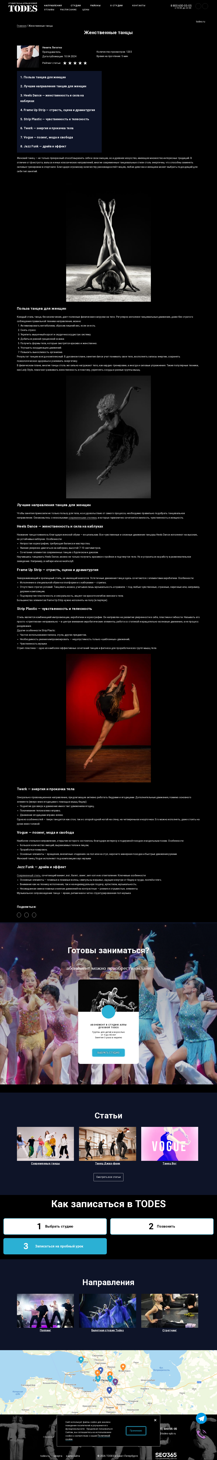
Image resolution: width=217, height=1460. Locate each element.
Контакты (139, 5)
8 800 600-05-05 (181, 5)
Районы (95, 5)
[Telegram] (26, 915)
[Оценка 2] (70, 63)
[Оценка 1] (65, 63)
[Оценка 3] (75, 63)
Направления (53, 5)
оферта (58, 1456)
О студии (117, 5)
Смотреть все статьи (108, 1177)
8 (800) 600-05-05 (165, 1428)
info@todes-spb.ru (165, 1433)
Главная (48, 1437)
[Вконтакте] (198, 6)
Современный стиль (29, 875)
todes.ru (200, 21)
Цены (86, 9)
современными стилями (82, 517)
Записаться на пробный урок (59, 1246)
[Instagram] (205, 6)
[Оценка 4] (80, 63)
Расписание (68, 9)
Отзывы (49, 9)
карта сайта (73, 1456)
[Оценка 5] (85, 63)
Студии (76, 5)
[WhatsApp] (34, 915)
